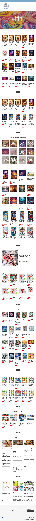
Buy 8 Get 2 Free (12, 509)
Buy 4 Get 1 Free (12, 508)
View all (18, 132)
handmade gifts (8, 464)
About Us (3, 508)
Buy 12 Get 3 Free (13, 510)
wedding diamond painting (16, 468)
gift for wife (14, 465)
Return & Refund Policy (4, 510)
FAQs (19, 508)
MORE (3, 502)
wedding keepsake (15, 469)
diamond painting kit (8, 463)
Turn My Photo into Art (23, 261)
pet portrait (29, 463)
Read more (14, 471)
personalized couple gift (18, 465)
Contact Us (3, 509)
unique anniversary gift (15, 467)
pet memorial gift (26, 463)
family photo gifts (4, 464)
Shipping (3, 511)
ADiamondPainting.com (32, 519)
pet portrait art (25, 464)
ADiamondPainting (27, 519)
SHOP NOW (18, 24)
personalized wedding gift (16, 466)
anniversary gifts (4, 463)
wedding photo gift (20, 469)
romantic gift (20, 466)
